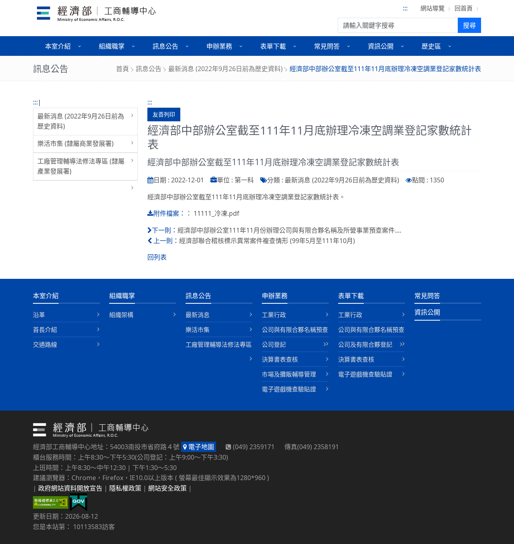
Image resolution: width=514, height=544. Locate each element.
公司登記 (274, 344)
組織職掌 (122, 295)
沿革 (39, 315)
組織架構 (121, 315)
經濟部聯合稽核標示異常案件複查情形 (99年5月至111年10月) (267, 240)
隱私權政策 (125, 488)
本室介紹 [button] (58, 46)
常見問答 (427, 295)
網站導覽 (432, 8)
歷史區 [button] (431, 46)
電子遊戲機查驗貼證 (289, 389)
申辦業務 (275, 295)
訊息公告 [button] (165, 46)
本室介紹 (46, 295)
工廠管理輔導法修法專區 (219, 344)
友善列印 (164, 114)
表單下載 (351, 295)
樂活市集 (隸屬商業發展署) (75, 143)
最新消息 (198, 315)
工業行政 (274, 315)
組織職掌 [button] (111, 46)
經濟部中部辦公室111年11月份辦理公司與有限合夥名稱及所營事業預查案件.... (289, 230)
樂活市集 (198, 329)
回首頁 (464, 8)
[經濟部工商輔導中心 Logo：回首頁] (97, 15)
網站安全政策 (167, 488)
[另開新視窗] (78, 501)
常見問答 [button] (327, 46)
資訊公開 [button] (381, 46)
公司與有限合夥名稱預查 (295, 329)
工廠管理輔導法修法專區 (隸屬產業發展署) (80, 166)
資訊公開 (427, 312)
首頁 (122, 68)
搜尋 (469, 25)
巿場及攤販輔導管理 (289, 374)
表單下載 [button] (273, 46)
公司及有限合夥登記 (365, 344)
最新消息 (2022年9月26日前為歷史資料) (225, 68)
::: (405, 8)
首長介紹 (45, 329)
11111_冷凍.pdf (216, 213)
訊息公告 (148, 68)
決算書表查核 (280, 359)
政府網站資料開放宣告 (70, 488)
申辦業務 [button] (219, 46)
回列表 (157, 257)
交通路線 (45, 344)
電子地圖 (200, 446)
